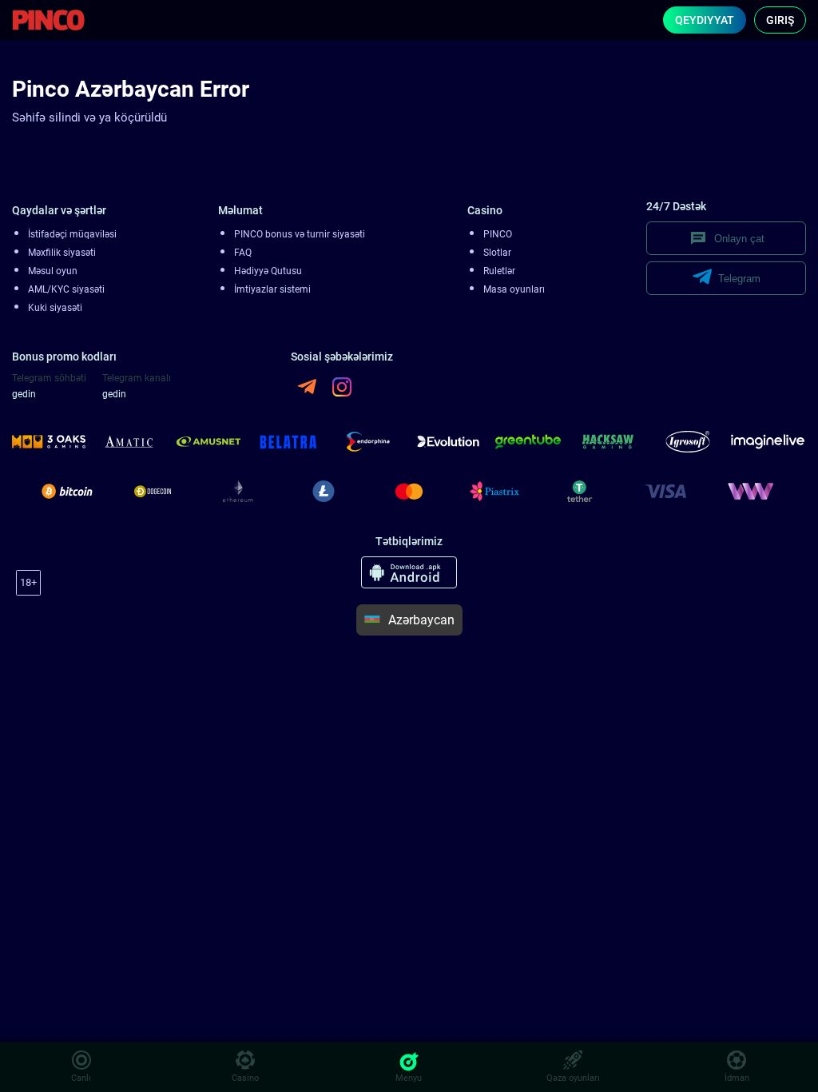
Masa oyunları (514, 289)
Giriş (780, 20)
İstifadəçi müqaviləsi (72, 234)
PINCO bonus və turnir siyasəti (299, 234)
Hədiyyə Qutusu (268, 271)
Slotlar (497, 252)
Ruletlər (499, 271)
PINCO (497, 234)
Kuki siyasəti (55, 307)
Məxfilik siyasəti (62, 252)
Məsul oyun (52, 271)
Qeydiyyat (704, 20)
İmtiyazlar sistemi (272, 289)
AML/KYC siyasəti (66, 289)
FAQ (243, 252)
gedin (24, 394)
